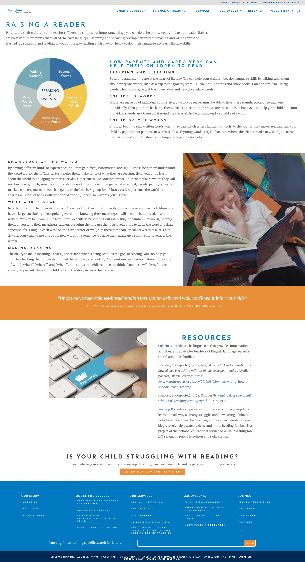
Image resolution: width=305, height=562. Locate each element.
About (224, 3)
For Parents (141, 516)
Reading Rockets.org (173, 409)
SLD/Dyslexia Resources (205, 525)
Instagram (247, 516)
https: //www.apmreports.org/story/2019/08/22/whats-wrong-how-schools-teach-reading (202, 381)
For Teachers (142, 509)
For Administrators (147, 502)
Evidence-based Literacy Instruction (98, 502)
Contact (296, 3)
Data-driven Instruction (98, 528)
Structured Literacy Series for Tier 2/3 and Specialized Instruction (151, 530)
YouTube (246, 522)
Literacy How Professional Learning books (96, 518)
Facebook (247, 509)
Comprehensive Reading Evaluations (205, 509)
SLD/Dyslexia (230, 11)
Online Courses (129, 11)
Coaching (252, 3)
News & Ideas (34, 516)
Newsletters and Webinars (276, 3)
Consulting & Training (150, 522)
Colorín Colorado (170, 346)
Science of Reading (169, 11)
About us (30, 502)
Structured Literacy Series (202, 517)
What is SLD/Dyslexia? (203, 502)
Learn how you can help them (153, 472)
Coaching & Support (94, 510)
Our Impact (235, 3)
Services (203, 11)
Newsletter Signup (255, 502)
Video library (282, 11)
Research (256, 11)
